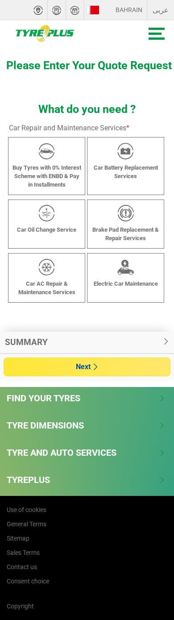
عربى (161, 10)
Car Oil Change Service (46, 229)
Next (83, 366)
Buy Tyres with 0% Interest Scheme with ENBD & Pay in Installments (46, 176)
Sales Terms (23, 552)
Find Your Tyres (43, 398)
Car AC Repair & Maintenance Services (46, 287)
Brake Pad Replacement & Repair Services (125, 233)
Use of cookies (26, 509)
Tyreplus (28, 479)
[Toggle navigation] (156, 34)
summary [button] (26, 342)
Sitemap (18, 538)
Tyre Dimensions (45, 425)
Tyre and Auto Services (61, 452)
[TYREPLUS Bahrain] (65, 33)
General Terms (26, 524)
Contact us (22, 566)
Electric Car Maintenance (126, 283)
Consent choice (28, 581)
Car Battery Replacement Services (126, 171)
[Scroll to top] (151, 567)
